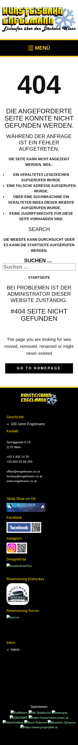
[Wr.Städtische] (40, 712)
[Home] (39, 399)
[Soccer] (13, 617)
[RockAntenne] (36, 722)
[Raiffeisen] (20, 712)
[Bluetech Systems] (62, 722)
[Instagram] (16, 552)
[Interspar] (60, 712)
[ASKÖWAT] (19, 717)
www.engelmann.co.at (21, 481)
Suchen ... (38, 260)
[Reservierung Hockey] (17, 604)
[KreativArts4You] (19, 566)
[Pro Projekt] (39, 727)
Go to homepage (39, 368)
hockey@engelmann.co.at (24, 476)
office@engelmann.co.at (23, 471)
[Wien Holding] (13, 722)
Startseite (39, 277)
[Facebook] (23, 532)
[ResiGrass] (48, 717)
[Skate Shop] (26, 511)
